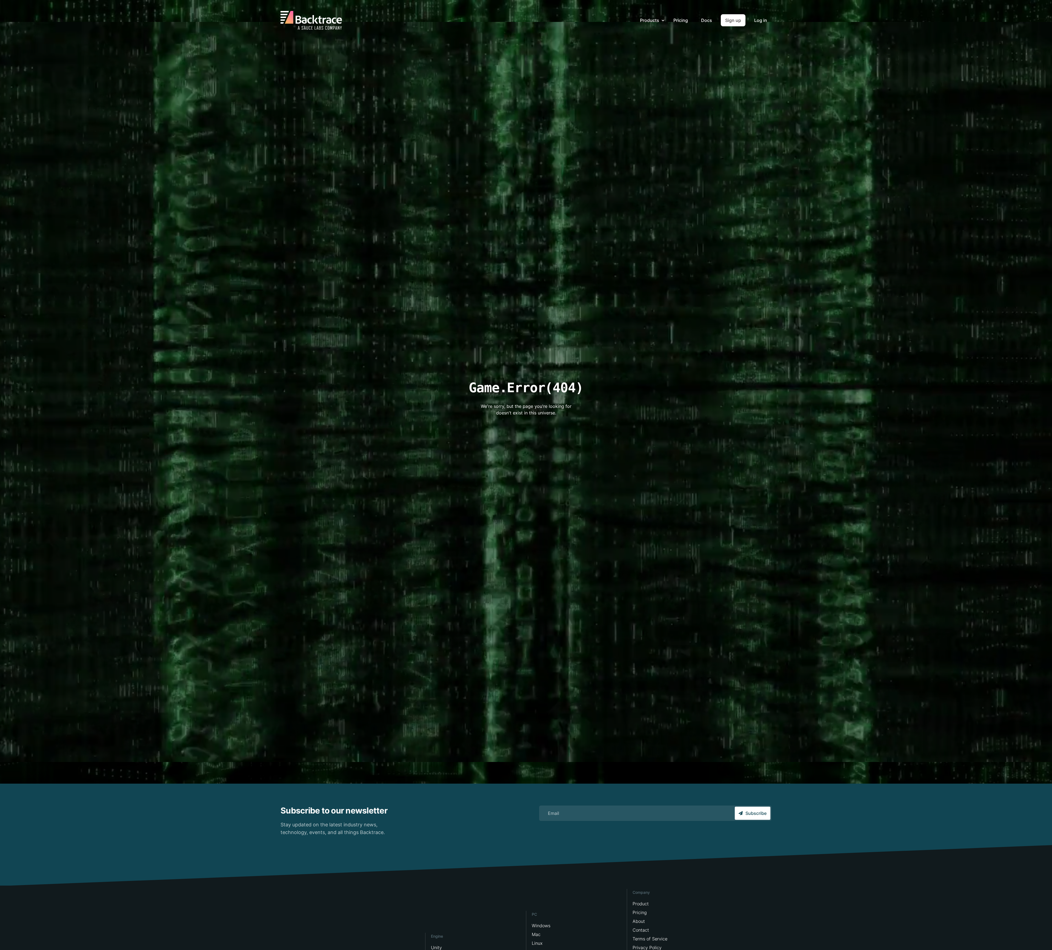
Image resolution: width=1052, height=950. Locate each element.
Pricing (680, 20)
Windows (541, 925)
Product (641, 903)
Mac (536, 934)
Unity (436, 947)
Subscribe (756, 813)
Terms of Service (650, 939)
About (639, 921)
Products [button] (650, 20)
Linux (537, 943)
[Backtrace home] (311, 20)
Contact (641, 930)
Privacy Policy (647, 947)
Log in (760, 20)
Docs (706, 20)
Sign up (733, 20)
